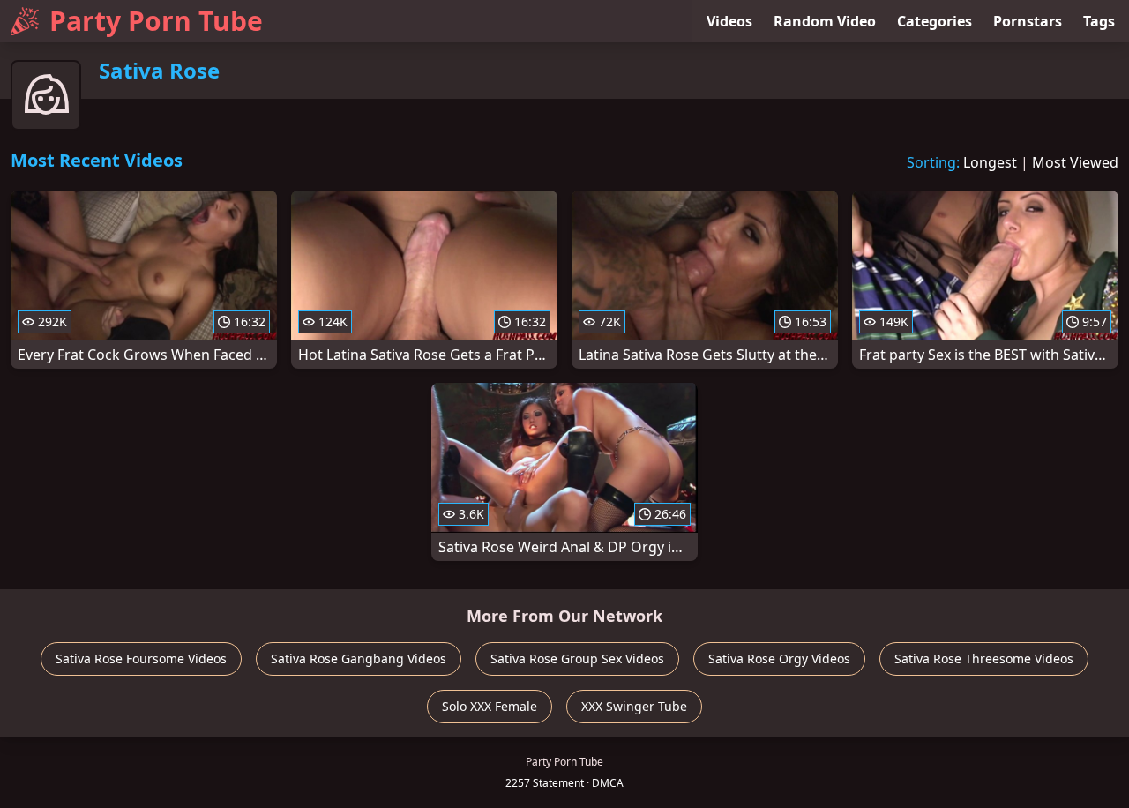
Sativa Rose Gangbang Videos (358, 658)
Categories (934, 21)
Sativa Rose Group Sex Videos (577, 658)
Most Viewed (1075, 162)
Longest (990, 162)
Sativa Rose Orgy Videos (779, 658)
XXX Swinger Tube (634, 706)
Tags (1099, 21)
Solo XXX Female (489, 706)
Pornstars (1027, 21)
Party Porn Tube (156, 21)
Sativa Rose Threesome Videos (983, 658)
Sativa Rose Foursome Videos (141, 658)
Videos (729, 21)
